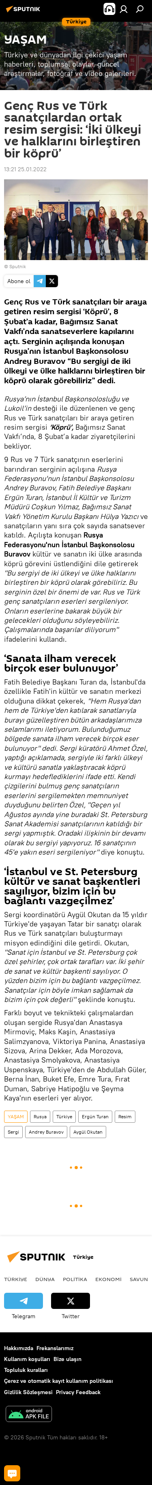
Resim (125, 1116)
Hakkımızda (18, 1348)
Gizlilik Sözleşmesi (28, 1392)
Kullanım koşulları (27, 1359)
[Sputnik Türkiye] (24, 12)
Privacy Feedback (78, 1392)
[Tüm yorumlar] (12, 1473)
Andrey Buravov (46, 1132)
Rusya (40, 1116)
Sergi (13, 1132)
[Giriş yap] (124, 9)
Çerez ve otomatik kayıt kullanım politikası (58, 1380)
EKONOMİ (108, 1279)
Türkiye (64, 1116)
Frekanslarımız (54, 1348)
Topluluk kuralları (26, 1370)
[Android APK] (28, 1415)
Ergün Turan (95, 1116)
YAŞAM (16, 1116)
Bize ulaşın (67, 1359)
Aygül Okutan (88, 1132)
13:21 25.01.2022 (25, 169)
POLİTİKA (75, 1279)
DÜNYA (45, 1279)
